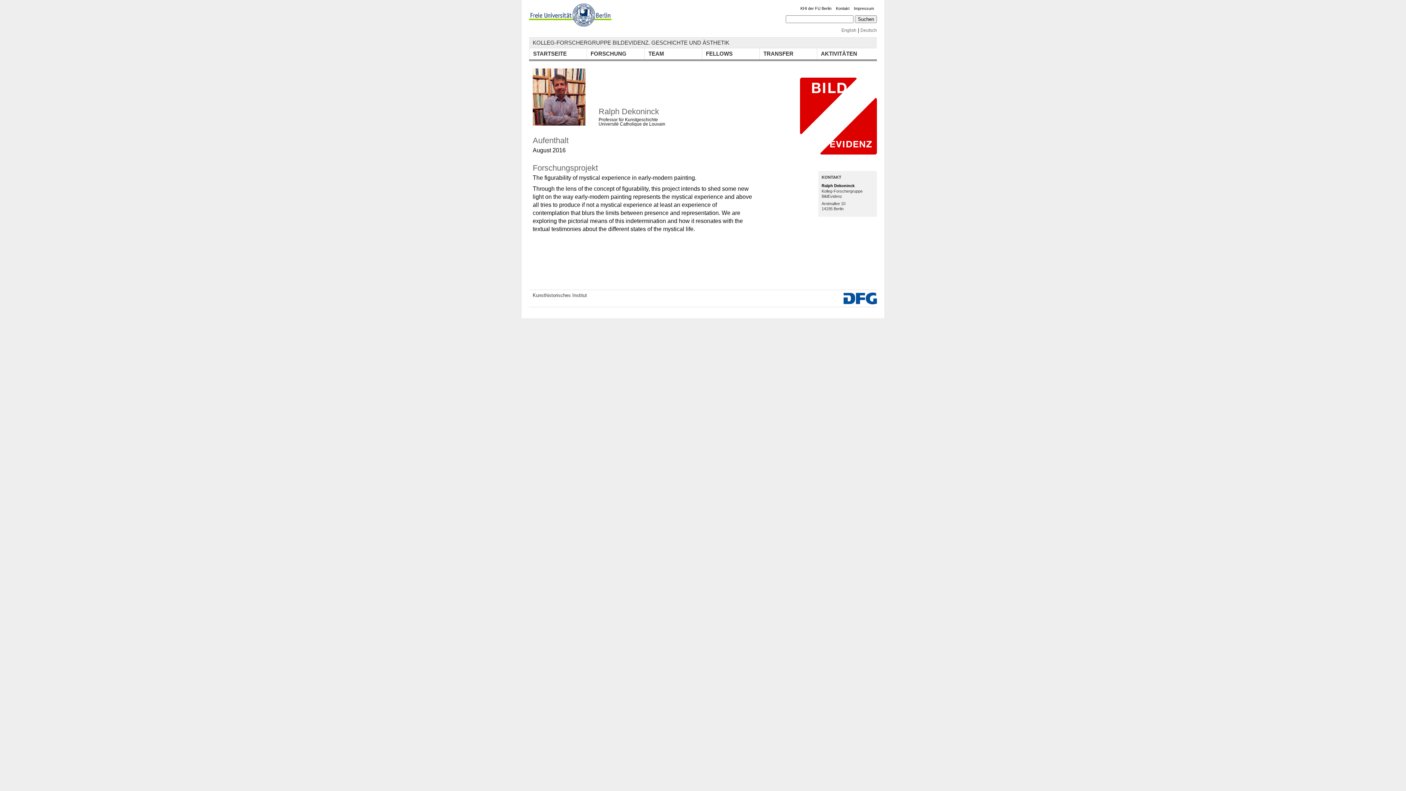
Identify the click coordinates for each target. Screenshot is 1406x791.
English (848, 30)
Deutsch (868, 30)
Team (656, 54)
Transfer (778, 54)
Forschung (608, 54)
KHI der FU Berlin (816, 8)
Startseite (550, 54)
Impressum (864, 8)
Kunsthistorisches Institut (560, 295)
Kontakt (842, 8)
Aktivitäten (839, 54)
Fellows (719, 54)
